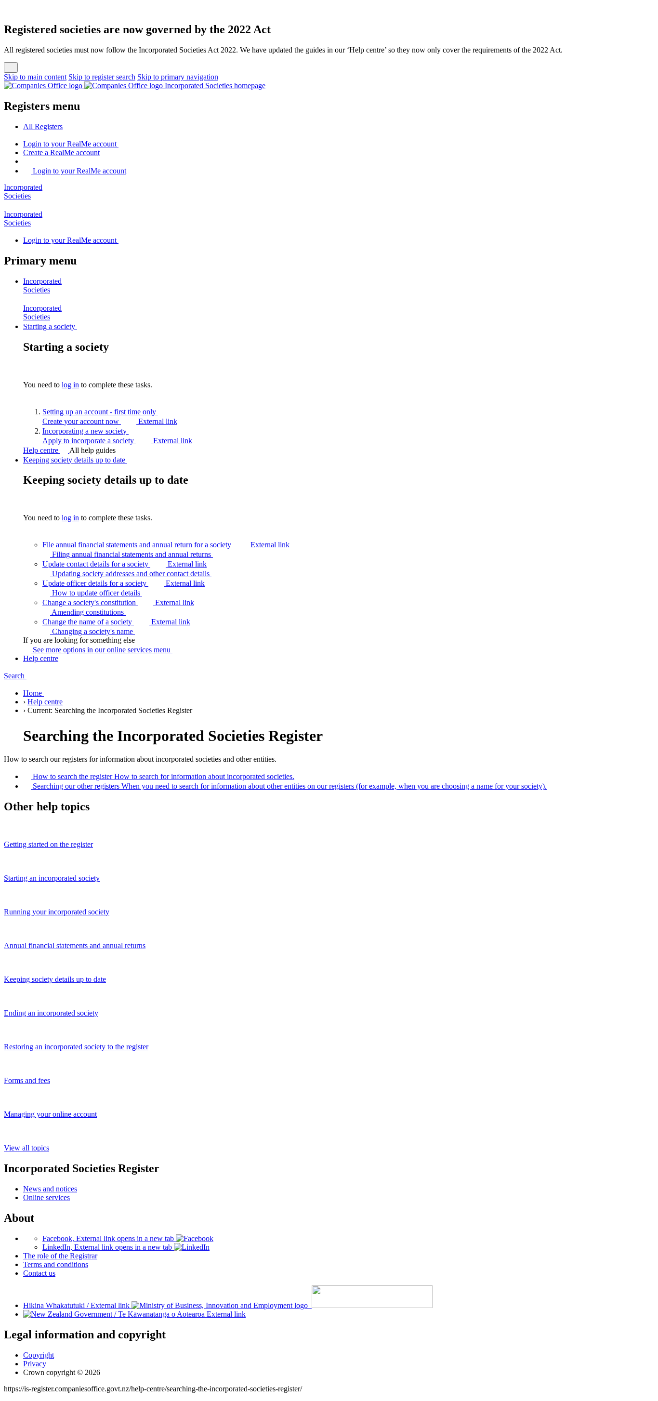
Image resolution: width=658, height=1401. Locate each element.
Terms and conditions (55, 1264)
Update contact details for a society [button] (124, 564)
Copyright (38, 1355)
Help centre (41, 450)
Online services (46, 1197)
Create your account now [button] (109, 421)
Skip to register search (101, 77)
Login (70, 144)
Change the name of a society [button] (116, 622)
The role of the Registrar (60, 1256)
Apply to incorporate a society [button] (117, 440)
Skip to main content (35, 77)
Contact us (39, 1273)
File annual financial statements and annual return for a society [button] (166, 545)
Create (61, 152)
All (43, 126)
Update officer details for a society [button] (123, 583)
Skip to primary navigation (177, 77)
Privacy (34, 1364)
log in (70, 385)
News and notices (50, 1189)
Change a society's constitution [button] (118, 602)
